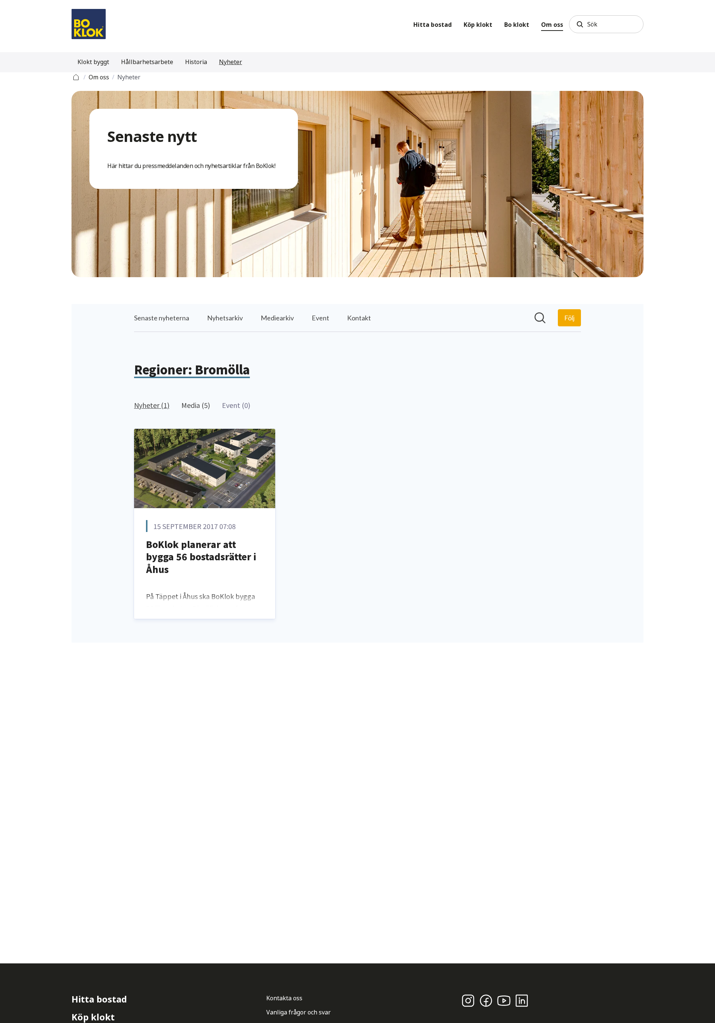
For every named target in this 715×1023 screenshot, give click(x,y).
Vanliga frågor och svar (298, 1012)
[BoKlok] (89, 24)
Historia (196, 62)
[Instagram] (468, 1000)
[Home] (76, 76)
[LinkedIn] (521, 1000)
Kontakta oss (284, 998)
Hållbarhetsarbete (147, 62)
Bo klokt (516, 24)
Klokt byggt (93, 62)
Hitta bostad (432, 24)
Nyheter (230, 62)
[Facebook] (486, 1000)
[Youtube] (503, 1000)
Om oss (552, 24)
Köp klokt (478, 24)
